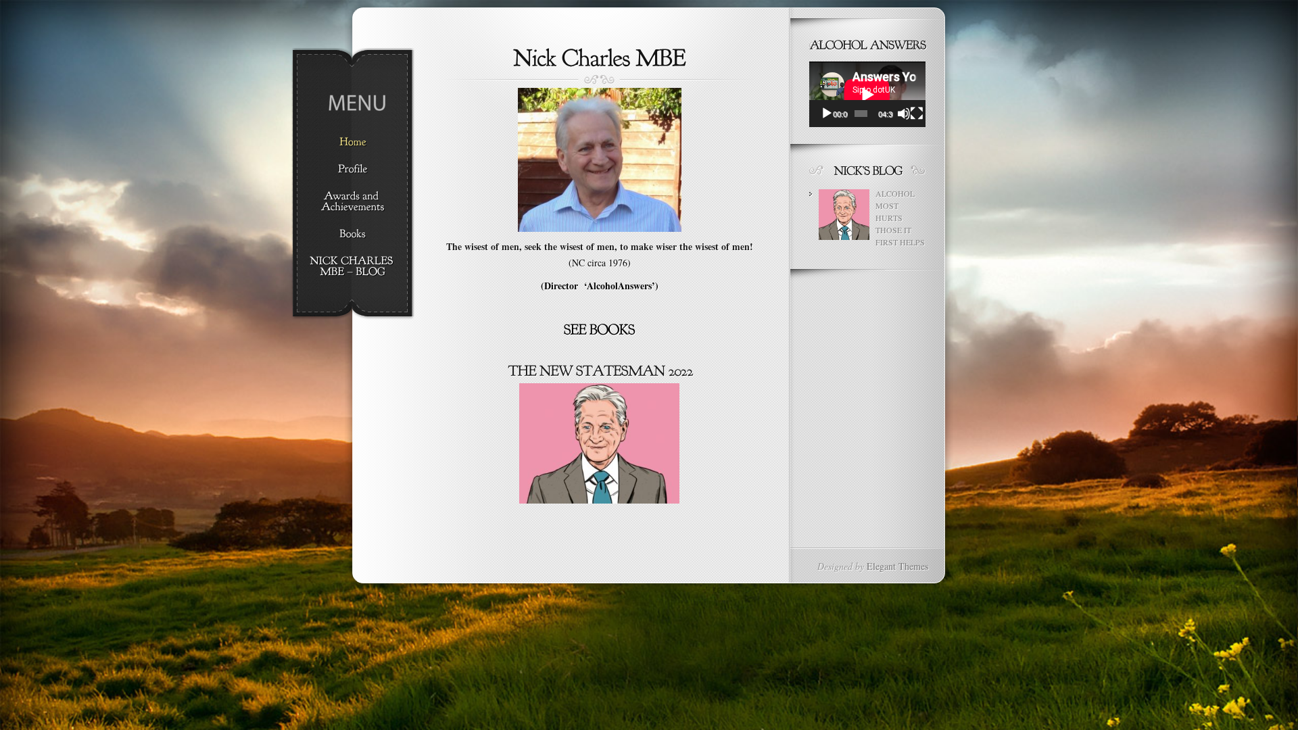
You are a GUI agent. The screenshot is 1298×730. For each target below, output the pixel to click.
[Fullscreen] (916, 113)
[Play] (827, 113)
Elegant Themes (897, 566)
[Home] (352, 142)
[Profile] (352, 169)
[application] (867, 94)
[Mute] (904, 113)
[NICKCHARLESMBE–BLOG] (352, 267)
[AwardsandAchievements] (352, 202)
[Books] (352, 234)
